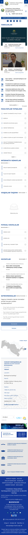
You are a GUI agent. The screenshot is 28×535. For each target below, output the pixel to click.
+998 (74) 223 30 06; (10, 390)
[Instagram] (14, 21)
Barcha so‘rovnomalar (20, 295)
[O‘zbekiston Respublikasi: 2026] (14, 426)
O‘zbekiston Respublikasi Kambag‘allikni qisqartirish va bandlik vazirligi (14, 491)
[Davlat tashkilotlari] (1, 2)
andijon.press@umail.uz (11, 404)
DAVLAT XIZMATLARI (10, 480)
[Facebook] (11, 21)
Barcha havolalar (4, 227)
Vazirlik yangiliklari (19, 47)
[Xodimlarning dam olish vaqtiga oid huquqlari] (14, 37)
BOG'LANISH (19, 485)
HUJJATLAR (20, 480)
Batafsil (13, 156)
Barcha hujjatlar (22, 259)
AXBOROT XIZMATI (10, 485)
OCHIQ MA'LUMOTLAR (20, 482)
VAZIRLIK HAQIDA (11, 478)
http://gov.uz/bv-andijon (11, 395)
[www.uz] (14, 516)
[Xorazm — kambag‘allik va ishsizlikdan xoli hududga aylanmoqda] (14, 61)
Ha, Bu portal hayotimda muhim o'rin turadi (13, 317)
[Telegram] (17, 21)
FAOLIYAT (19, 478)
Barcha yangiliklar (13, 105)
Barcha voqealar (22, 192)
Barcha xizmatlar (4, 162)
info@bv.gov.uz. (18, 499)
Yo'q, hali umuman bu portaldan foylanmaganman (13, 308)
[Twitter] (8, 21)
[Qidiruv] (7, 14)
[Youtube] (20, 21)
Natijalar (14, 328)
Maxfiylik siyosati (7, 482)
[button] (26, 2)
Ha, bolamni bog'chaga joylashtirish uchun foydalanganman (15, 313)
